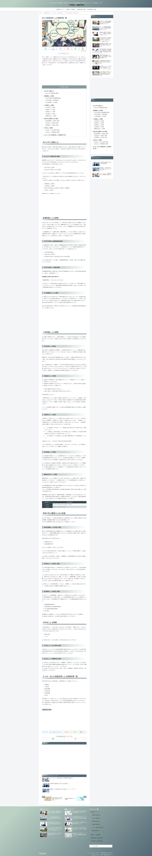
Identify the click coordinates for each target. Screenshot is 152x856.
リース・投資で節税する (47, 709)
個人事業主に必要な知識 (96, 841)
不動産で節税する (96, 824)
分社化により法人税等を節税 (52, 130)
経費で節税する (95, 821)
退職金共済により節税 (50, 116)
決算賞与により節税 (50, 111)
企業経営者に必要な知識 (96, 838)
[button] (111, 846)
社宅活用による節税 (50, 107)
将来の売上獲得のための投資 (51, 118)
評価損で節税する (96, 815)
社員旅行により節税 (50, 109)
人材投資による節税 (49, 105)
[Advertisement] (64, 75)
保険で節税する (95, 830)
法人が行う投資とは (49, 91)
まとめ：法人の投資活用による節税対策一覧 (55, 135)
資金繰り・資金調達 (95, 834)
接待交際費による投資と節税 (52, 120)
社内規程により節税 (50, 113)
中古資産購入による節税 (51, 102)
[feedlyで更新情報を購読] (53, 738)
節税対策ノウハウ (95, 812)
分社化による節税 (48, 127)
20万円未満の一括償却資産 (52, 100)
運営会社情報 (103, 852)
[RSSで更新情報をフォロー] (75, 738)
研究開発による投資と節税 (51, 125)
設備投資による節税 (49, 96)
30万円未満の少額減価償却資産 (53, 98)
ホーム (89, 852)
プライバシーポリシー (95, 852)
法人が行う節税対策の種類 (51, 93)
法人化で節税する (96, 818)
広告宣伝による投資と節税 (51, 123)
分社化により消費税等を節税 (52, 132)
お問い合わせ (109, 852)
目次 (63, 87)
